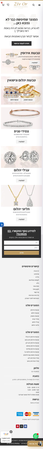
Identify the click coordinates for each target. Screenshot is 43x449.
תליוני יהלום (35, 325)
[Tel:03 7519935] (8, 5)
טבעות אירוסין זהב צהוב (32, 340)
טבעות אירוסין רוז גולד (32, 337)
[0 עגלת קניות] (3, 5)
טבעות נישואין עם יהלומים (31, 355)
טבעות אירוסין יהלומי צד (31, 352)
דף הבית (36, 271)
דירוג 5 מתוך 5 (6, 438)
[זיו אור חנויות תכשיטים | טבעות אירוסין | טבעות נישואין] (20, 5)
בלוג (37, 283)
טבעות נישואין (35, 316)
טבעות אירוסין (34, 310)
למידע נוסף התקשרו (22, 232)
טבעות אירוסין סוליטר (32, 349)
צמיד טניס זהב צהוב (33, 361)
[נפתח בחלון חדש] (25, 426)
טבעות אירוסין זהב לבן (32, 343)
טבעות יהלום (35, 313)
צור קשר (36, 292)
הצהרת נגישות (34, 403)
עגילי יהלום (35, 322)
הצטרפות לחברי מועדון (32, 298)
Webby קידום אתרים (13, 443)
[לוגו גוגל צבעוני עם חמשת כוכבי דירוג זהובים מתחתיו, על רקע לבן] (6, 434)
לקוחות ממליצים (34, 280)
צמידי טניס (35, 319)
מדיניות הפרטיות (34, 295)
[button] (39, 5)
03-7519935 (35, 371)
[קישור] (33, 5)
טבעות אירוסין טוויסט (32, 346)
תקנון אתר (36, 289)
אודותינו (36, 274)
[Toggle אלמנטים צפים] (35, 436)
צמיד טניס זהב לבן (33, 358)
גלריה (37, 277)
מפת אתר (36, 286)
